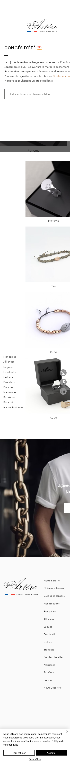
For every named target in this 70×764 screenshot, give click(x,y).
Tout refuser (19, 753)
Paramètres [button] (35, 759)
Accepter (51, 753)
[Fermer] (65, 733)
